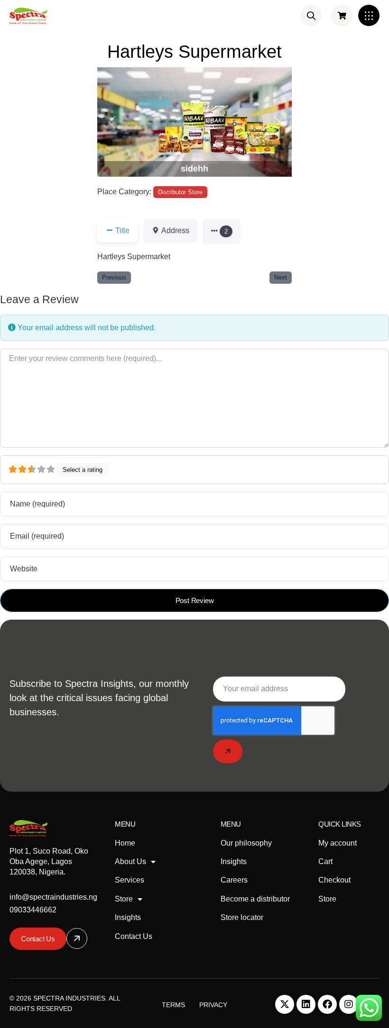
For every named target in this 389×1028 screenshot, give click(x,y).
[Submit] (227, 751)
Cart (325, 861)
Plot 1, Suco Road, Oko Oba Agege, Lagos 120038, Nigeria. (48, 861)
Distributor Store (180, 192)
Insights (128, 917)
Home (125, 843)
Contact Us (133, 936)
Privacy (213, 1005)
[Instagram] (348, 1004)
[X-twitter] (284, 1004)
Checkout (334, 880)
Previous (114, 277)
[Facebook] (327, 1004)
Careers (234, 880)
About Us (130, 861)
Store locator (242, 917)
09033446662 (32, 910)
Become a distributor (255, 899)
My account (337, 843)
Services (129, 880)
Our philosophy (246, 843)
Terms (173, 1005)
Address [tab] (175, 230)
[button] (368, 15)
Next (280, 277)
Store (124, 899)
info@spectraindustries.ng (53, 897)
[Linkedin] (305, 1004)
